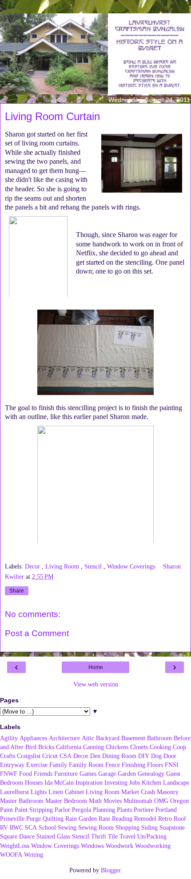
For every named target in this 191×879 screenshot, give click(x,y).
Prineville (12, 818)
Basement (133, 738)
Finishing (133, 764)
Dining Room (119, 755)
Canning (93, 746)
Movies (112, 800)
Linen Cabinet (66, 791)
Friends (43, 773)
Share (16, 591)
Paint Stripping (34, 809)
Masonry (168, 791)
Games (88, 773)
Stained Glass (53, 836)
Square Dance (17, 836)
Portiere (144, 809)
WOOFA (11, 854)
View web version (95, 684)
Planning (104, 809)
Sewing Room (96, 827)
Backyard (107, 738)
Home (95, 667)
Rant (104, 818)
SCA (31, 827)
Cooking (160, 746)
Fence (112, 764)
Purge (33, 818)
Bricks (46, 746)
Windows (92, 845)
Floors (155, 764)
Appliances (33, 738)
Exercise (37, 764)
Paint (6, 809)
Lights (39, 791)
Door (169, 755)
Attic (88, 738)
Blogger (110, 870)
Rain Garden (81, 818)
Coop (179, 746)
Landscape (176, 782)
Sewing (67, 827)
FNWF (8, 773)
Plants (124, 809)
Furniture (66, 773)
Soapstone (172, 827)
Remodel (145, 818)
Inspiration (89, 782)
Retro (165, 818)
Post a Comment (37, 633)
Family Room (86, 764)
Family (58, 764)
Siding (149, 827)
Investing (115, 782)
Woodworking (153, 845)
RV (4, 827)
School (47, 827)
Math (95, 800)
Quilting (53, 818)
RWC (16, 827)
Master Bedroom (66, 800)
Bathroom (159, 738)
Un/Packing (152, 836)
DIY (143, 755)
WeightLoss (14, 845)
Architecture (64, 738)
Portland (166, 809)
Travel (127, 836)
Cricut (50, 755)
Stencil (93, 566)
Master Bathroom (22, 800)
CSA (66, 755)
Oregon (179, 800)
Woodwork (119, 845)
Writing (33, 854)
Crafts (7, 755)
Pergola (81, 809)
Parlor (62, 809)
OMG (161, 800)
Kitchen (151, 782)
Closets (139, 746)
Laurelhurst (14, 791)
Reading (122, 818)
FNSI (172, 764)
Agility (9, 738)
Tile (113, 836)
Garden (127, 773)
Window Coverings (132, 566)
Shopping (127, 827)
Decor (33, 566)
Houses (34, 782)
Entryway (12, 764)
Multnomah (137, 800)
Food (25, 773)
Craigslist (28, 755)
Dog (156, 755)
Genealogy (151, 773)
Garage (107, 773)
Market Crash (138, 791)
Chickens (117, 746)
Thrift (98, 836)
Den (95, 755)
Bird (30, 746)
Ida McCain (59, 782)
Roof (180, 818)
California (68, 746)
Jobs (134, 782)
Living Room (63, 566)
